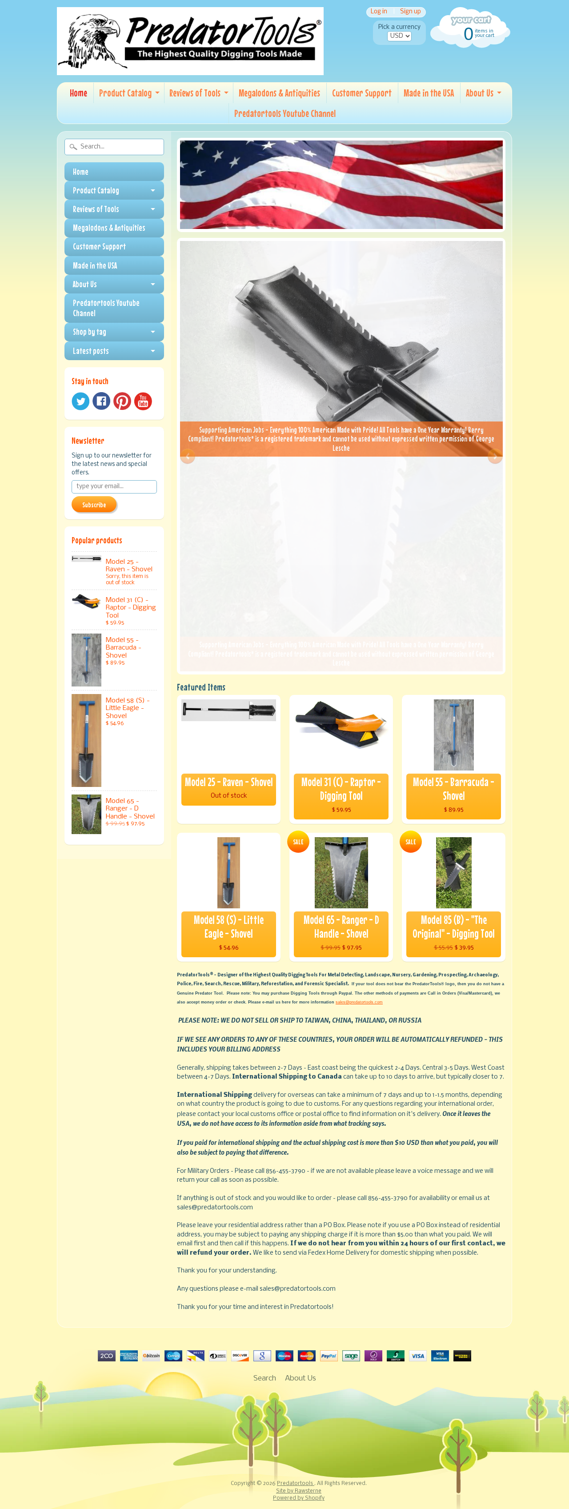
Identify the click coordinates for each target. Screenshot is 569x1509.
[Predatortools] (190, 67)
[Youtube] (143, 401)
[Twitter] (80, 401)
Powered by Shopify (299, 1498)
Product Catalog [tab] (96, 190)
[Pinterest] (122, 401)
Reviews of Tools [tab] (96, 209)
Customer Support (362, 93)
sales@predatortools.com (359, 1002)
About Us (479, 93)
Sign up (410, 12)
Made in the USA (429, 93)
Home (78, 93)
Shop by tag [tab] (89, 332)
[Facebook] (101, 401)
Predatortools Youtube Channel (285, 113)
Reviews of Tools (194, 93)
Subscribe (94, 505)
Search (264, 1378)
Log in (379, 12)
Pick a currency (399, 27)
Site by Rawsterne (298, 1491)
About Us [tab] (85, 284)
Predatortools (295, 1483)
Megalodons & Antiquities (279, 93)
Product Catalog (125, 93)
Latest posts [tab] (91, 351)
